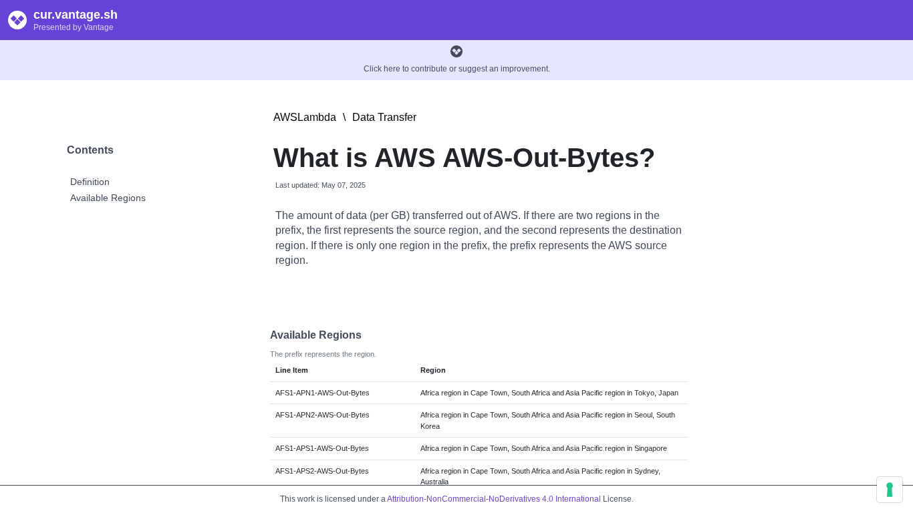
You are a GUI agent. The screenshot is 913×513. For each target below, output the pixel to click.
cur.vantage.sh (75, 14)
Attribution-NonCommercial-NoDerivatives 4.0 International (494, 499)
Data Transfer (384, 117)
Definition (90, 181)
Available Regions (108, 197)
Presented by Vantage (73, 27)
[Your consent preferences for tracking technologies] (889, 489)
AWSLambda (304, 117)
